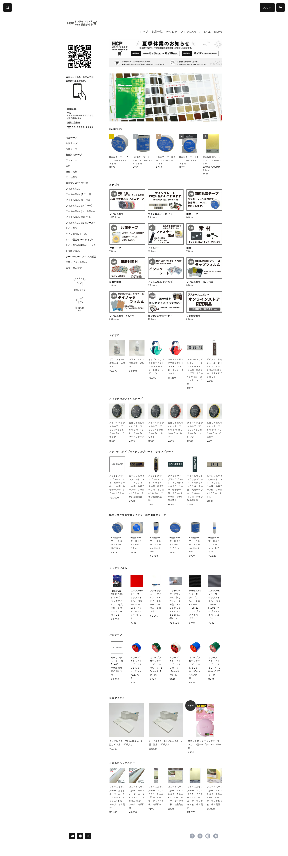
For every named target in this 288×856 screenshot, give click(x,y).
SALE (207, 31)
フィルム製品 (73, 188)
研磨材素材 (71, 171)
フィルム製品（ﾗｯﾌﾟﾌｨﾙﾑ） (80, 205)
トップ (144, 31)
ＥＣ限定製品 (73, 251)
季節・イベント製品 (76, 262)
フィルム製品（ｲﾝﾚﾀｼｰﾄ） (79, 217)
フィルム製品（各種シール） (81, 222)
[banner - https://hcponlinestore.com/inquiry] (80, 284)
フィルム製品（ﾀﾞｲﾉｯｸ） (78, 200)
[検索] (7, 7)
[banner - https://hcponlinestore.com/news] (80, 304)
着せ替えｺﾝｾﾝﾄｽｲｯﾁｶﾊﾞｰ (78, 183)
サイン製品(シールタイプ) (79, 239)
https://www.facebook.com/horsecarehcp (192, 836)
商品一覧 (157, 31)
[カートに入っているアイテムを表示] (280, 7)
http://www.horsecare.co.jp (215, 836)
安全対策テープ (74, 154)
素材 (68, 166)
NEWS (218, 31)
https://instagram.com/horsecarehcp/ (207, 836)
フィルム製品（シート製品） (81, 211)
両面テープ (71, 137)
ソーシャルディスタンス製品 (81, 256)
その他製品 (71, 177)
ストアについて (191, 31)
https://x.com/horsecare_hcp (200, 836)
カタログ (172, 31)
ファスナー (71, 160)
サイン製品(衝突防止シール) (80, 245)
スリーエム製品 (74, 268)
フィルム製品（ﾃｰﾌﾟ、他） (80, 194)
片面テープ (71, 143)
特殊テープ (71, 149)
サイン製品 (71, 228)
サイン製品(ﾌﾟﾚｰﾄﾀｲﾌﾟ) (77, 234)
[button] (267, 7)
